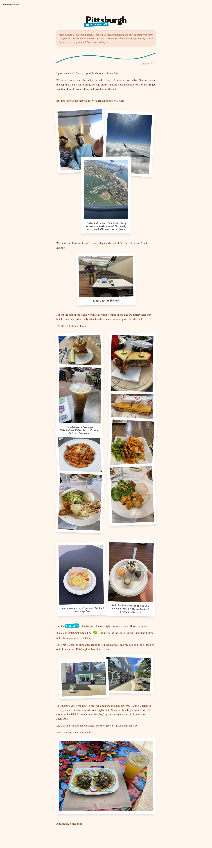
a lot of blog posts (82, 34)
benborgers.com (11, 3)
